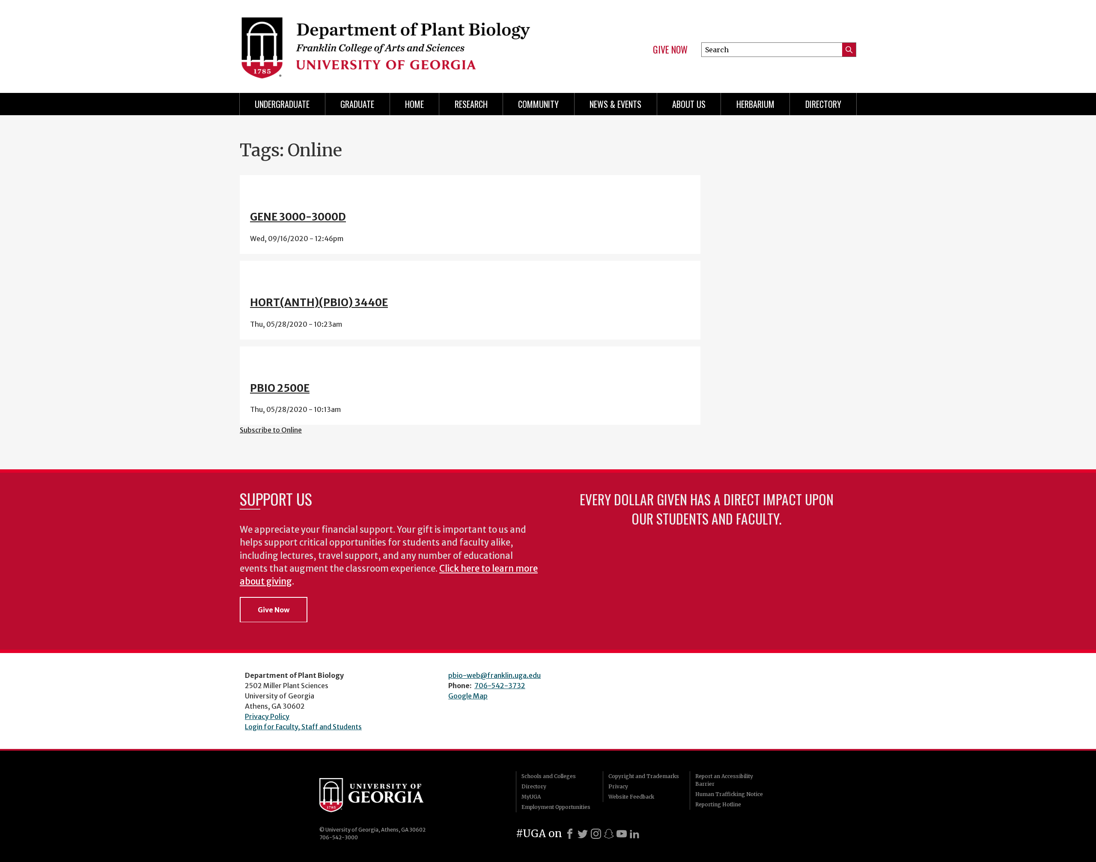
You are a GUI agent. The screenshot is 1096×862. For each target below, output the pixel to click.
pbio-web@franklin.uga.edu (494, 675)
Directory (823, 104)
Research (471, 104)
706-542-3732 (499, 685)
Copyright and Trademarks (643, 776)
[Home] (389, 42)
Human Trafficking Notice (729, 794)
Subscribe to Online (271, 430)
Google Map (468, 696)
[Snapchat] (609, 834)
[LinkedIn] (634, 834)
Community (538, 104)
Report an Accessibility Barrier (724, 780)
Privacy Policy (267, 716)
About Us (689, 104)
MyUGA (531, 796)
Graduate (357, 104)
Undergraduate (282, 104)
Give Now (670, 50)
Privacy (618, 786)
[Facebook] (570, 834)
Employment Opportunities (555, 807)
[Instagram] (596, 834)
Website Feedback (631, 796)
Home (414, 104)
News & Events (615, 104)
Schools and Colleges (548, 776)
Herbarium (755, 104)
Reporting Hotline (718, 804)
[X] (583, 834)
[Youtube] (621, 834)
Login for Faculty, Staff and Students (303, 726)
